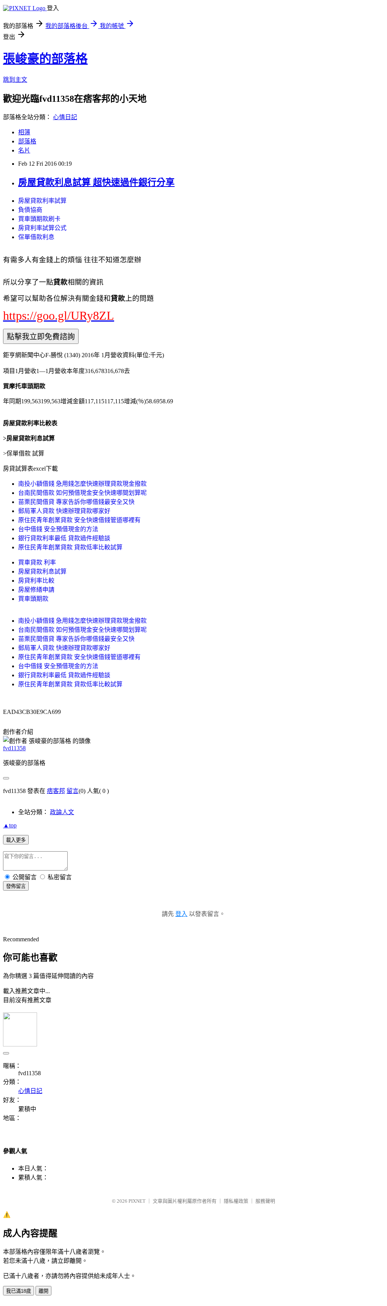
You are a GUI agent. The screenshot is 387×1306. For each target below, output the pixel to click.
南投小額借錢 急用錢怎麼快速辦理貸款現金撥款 (82, 483)
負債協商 (30, 210)
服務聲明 (265, 1201)
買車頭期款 (33, 598)
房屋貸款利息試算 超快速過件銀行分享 (96, 182)
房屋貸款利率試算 (42, 200)
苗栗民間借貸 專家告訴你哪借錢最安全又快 (76, 502)
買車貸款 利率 (37, 562)
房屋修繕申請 (36, 589)
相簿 (24, 132)
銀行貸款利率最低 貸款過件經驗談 (64, 538)
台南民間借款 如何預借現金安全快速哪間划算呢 (82, 493)
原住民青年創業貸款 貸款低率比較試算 (70, 547)
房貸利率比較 (36, 580)
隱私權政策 (236, 1201)
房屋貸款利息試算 (42, 571)
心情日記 (65, 117)
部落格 (27, 141)
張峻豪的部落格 (45, 58)
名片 (24, 150)
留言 (73, 791)
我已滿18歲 (18, 1291)
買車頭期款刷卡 (39, 219)
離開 (43, 1291)
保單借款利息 (36, 237)
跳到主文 (15, 79)
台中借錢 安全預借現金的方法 (58, 529)
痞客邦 (56, 791)
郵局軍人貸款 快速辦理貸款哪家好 (64, 511)
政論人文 (62, 812)
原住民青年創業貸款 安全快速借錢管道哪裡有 (79, 520)
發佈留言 (16, 886)
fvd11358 (14, 748)
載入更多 (16, 840)
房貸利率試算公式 (42, 228)
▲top (10, 825)
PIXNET (137, 1201)
